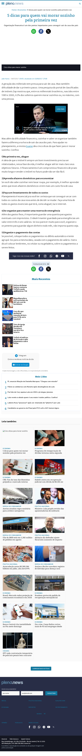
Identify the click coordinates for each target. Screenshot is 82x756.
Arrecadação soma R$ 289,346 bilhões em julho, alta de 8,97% (16, 567)
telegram (57, 256)
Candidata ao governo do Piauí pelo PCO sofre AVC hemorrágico (33, 408)
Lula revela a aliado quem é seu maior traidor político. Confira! (33, 397)
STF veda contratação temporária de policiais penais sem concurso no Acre (17, 655)
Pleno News (14, 3)
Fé (44, 713)
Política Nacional (42, 506)
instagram (45, 256)
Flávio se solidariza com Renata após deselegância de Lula (31, 387)
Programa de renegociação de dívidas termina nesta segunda (48, 452)
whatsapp (51, 256)
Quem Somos (25, 739)
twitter (68, 256)
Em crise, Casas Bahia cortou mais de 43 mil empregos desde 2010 (48, 626)
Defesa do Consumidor (12, 506)
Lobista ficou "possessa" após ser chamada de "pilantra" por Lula (34, 403)
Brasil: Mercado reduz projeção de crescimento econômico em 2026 (17, 596)
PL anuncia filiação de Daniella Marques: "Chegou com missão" (33, 381)
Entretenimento (61, 707)
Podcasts (18, 722)
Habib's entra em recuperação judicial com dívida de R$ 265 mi (49, 481)
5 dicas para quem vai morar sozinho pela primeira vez (15, 452)
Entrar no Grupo (21, 365)
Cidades (6, 651)
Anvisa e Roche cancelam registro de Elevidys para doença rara (49, 567)
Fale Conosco (14, 739)
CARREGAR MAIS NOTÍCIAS (41, 668)
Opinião (4, 722)
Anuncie (4, 739)
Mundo (39, 713)
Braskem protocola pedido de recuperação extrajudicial (47, 596)
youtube (62, 256)
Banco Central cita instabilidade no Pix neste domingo (17, 625)
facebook (39, 256)
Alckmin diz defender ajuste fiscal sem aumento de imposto (48, 539)
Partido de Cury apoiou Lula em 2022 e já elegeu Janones (30, 392)
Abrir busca (80, 3)
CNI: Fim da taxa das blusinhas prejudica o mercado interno (16, 481)
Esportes (32, 707)
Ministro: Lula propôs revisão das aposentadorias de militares (49, 510)
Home (14, 10)
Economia (22, 10)
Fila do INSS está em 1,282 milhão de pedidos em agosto (17, 539)
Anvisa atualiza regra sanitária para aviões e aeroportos (16, 510)
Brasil (4, 700)
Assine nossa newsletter (9, 689)
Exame (29, 146)
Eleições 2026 (60, 700)
